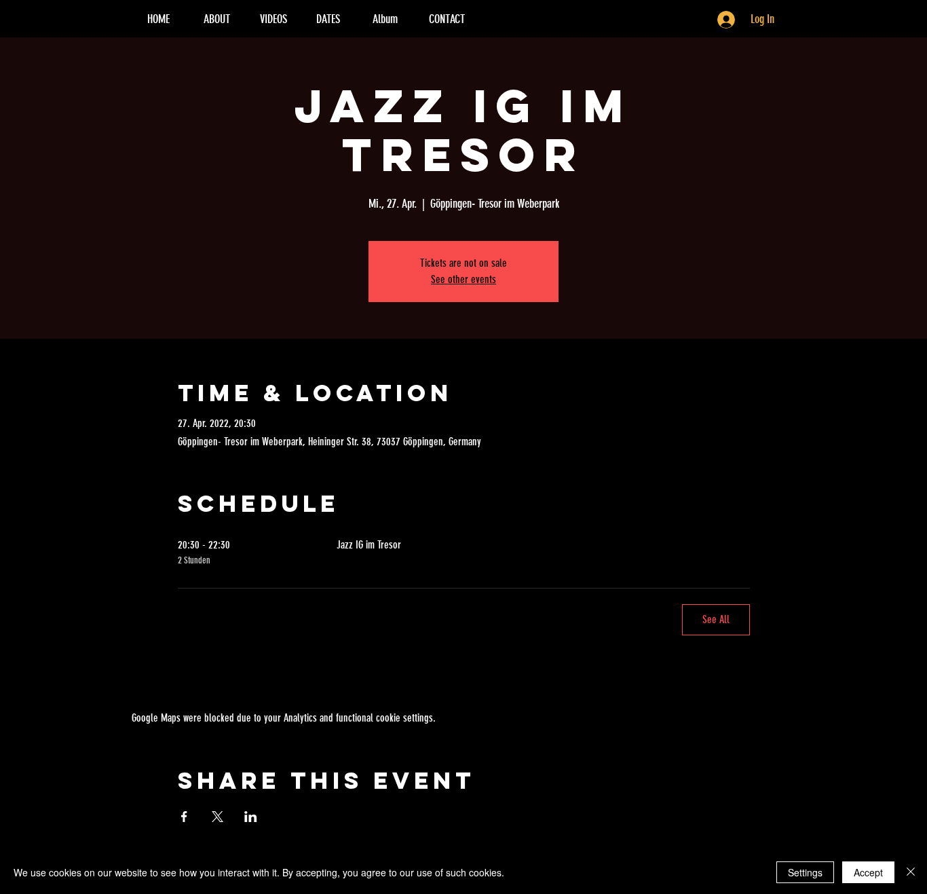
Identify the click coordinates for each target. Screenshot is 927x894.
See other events (463, 279)
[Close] (911, 872)
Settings (805, 872)
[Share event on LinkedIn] (250, 816)
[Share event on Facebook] (184, 816)
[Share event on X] (217, 816)
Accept (868, 872)
